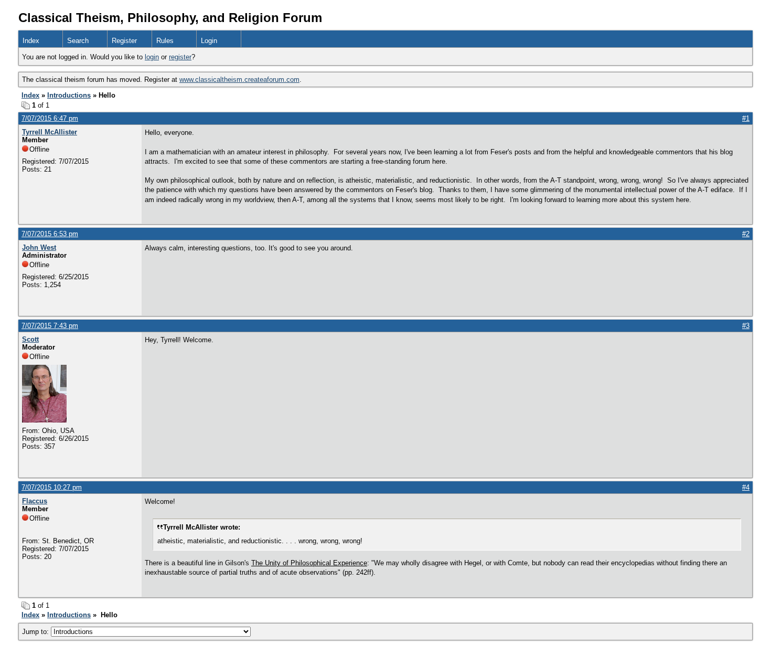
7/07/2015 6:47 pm (50, 118)
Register (124, 41)
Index (31, 41)
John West (39, 247)
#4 (745, 487)
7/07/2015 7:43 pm (50, 326)
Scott (30, 339)
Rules (165, 41)
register (180, 57)
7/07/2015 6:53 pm (50, 234)
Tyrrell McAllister (49, 132)
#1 (745, 118)
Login (209, 41)
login (152, 57)
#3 (745, 326)
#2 (745, 234)
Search (78, 41)
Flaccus (34, 501)
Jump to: (36, 632)
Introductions (69, 95)
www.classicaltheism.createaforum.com (239, 79)
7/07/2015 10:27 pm (52, 487)
